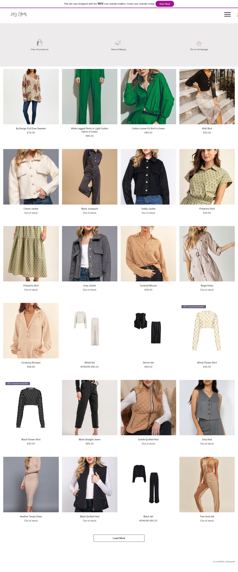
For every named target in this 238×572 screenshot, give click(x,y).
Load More (119, 538)
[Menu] (227, 14)
